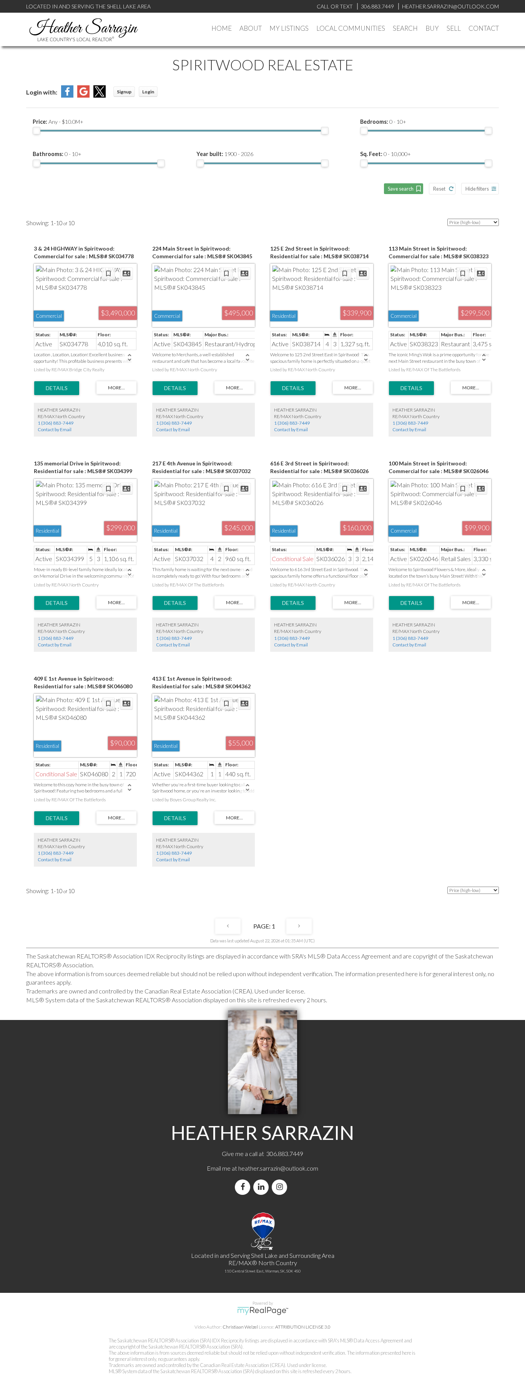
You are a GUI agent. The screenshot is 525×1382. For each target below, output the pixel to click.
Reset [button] (439, 189)
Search (405, 28)
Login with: (41, 92)
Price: (58, 121)
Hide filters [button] (477, 189)
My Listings (289, 28)
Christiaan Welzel (240, 1327)
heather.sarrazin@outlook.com (278, 1168)
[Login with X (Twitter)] (99, 95)
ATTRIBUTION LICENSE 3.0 (303, 1327)
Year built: (224, 154)
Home (221, 28)
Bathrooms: (57, 154)
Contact (484, 28)
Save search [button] (401, 189)
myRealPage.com (263, 1311)
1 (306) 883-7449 (55, 423)
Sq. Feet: (385, 154)
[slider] (36, 131)
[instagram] (281, 1187)
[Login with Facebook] (67, 95)
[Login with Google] (83, 95)
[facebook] (244, 1187)
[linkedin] (262, 1187)
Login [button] (148, 92)
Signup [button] (124, 92)
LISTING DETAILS (56, 388)
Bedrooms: (383, 121)
